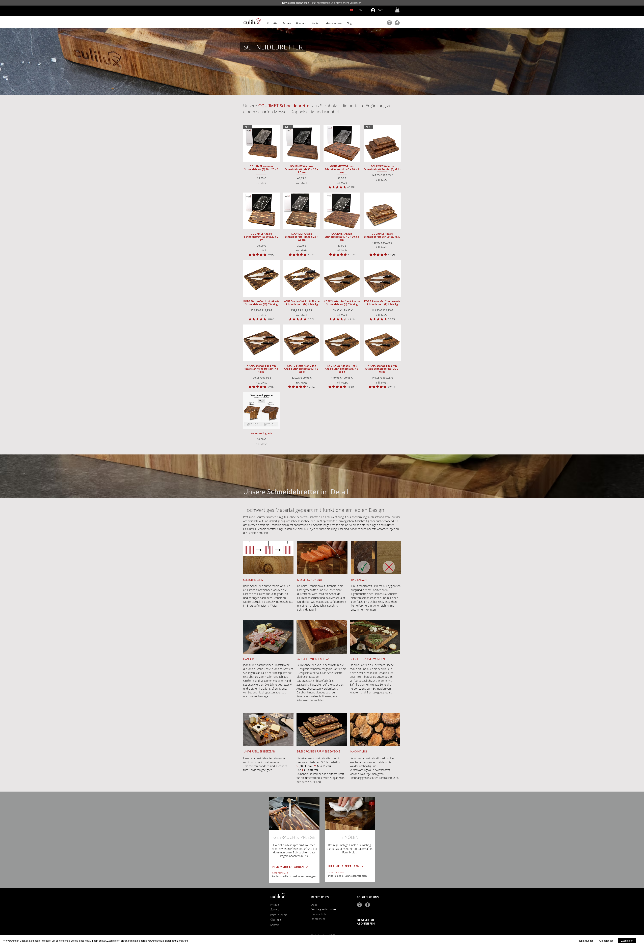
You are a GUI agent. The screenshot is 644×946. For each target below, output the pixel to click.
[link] (342, 187)
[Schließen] (640, 940)
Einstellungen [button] (586, 940)
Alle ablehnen (606, 940)
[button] (397, 9)
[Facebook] (397, 22)
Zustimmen (627, 940)
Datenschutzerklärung (177, 940)
